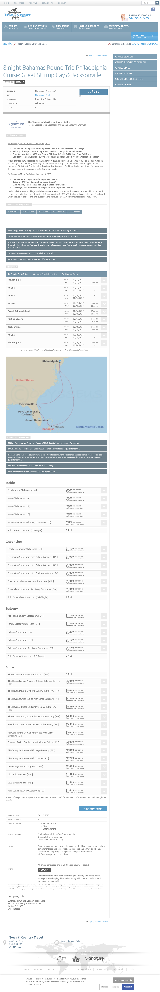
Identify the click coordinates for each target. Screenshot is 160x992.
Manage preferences (110, 987)
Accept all (128, 987)
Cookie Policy (35, 984)
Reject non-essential (123, 980)
